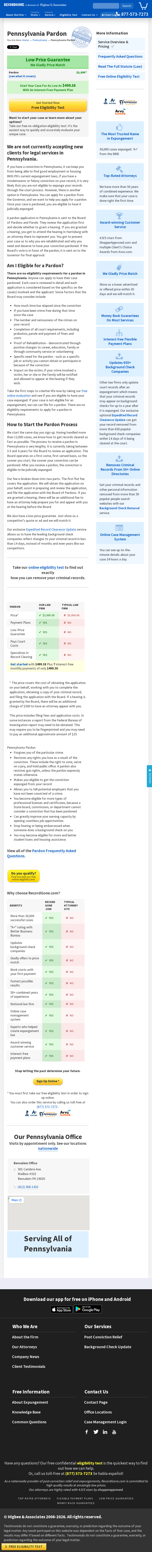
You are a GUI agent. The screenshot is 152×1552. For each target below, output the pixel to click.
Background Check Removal (120, 508)
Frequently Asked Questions (120, 56)
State (35, 14)
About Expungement (30, 1402)
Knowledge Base (26, 1412)
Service (49, 14)
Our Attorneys (24, 1346)
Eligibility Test (68, 15)
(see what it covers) (22, 76)
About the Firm (16, 15)
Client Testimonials (28, 1366)
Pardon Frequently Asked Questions (41, 853)
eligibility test (90, 1463)
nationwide (48, 1148)
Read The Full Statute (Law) (120, 66)
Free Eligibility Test (48, 105)
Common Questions (29, 1421)
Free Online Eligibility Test (119, 76)
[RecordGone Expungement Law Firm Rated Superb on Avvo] (65, 1116)
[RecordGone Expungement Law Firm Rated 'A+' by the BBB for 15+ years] (31, 1116)
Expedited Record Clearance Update (51, 529)
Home (25, 40)
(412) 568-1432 (28, 1187)
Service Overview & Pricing (113, 44)
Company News (25, 1356)
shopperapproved (110, 1489)
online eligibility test (46, 567)
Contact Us (90, 15)
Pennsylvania (40, 40)
